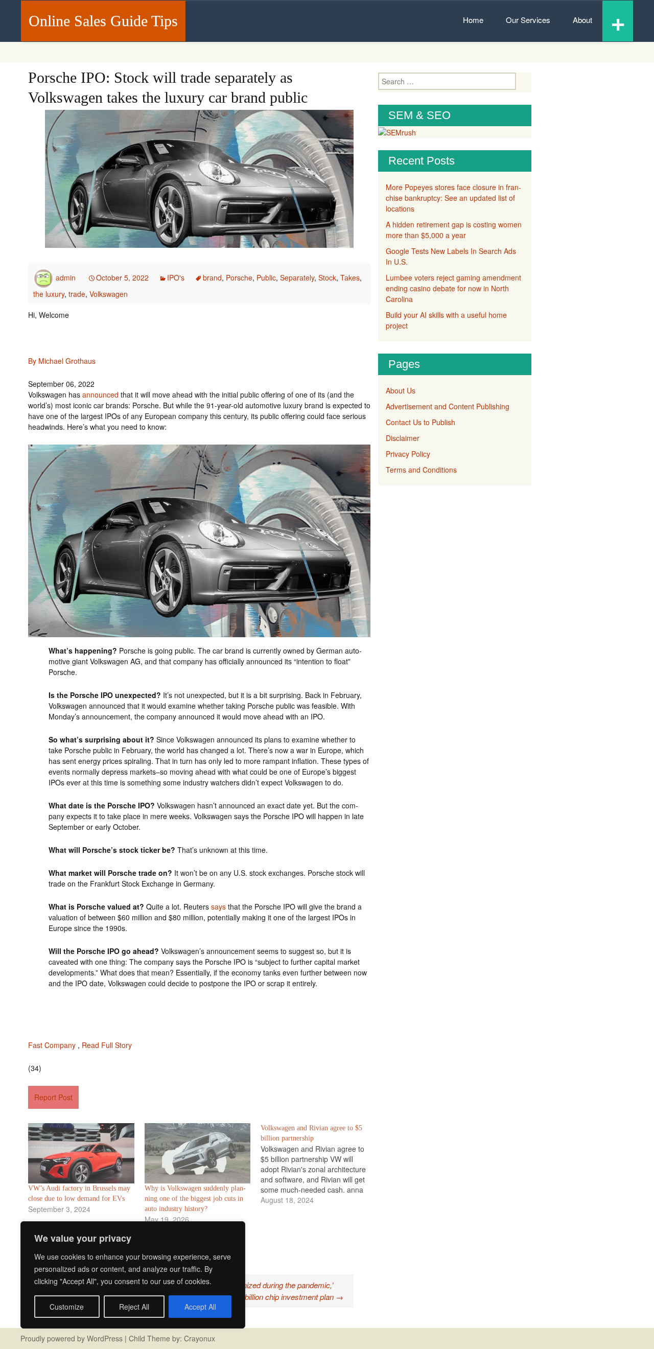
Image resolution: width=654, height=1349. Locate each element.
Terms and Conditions (421, 469)
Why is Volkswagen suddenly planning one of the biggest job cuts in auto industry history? (195, 1198)
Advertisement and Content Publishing (447, 406)
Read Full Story (107, 1045)
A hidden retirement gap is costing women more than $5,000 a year (454, 229)
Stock (327, 277)
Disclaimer (402, 438)
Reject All (134, 1306)
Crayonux (198, 1338)
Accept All (200, 1306)
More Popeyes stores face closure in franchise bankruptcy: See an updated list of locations (453, 198)
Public (266, 277)
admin (66, 277)
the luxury (48, 294)
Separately (297, 277)
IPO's (175, 277)
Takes (350, 277)
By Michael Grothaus (62, 361)
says (218, 906)
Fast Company (52, 1045)
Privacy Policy (408, 454)
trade (76, 294)
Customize (67, 1306)
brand (212, 277)
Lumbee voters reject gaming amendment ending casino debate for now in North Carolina (453, 288)
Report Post (53, 1097)
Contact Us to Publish (420, 422)
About (582, 19)
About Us (400, 390)
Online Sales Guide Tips (103, 20)
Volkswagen (108, 294)
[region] (132, 1275)
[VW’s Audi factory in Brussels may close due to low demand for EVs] (81, 1153)
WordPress (105, 1338)
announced (100, 394)
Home (473, 19)
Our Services (528, 19)
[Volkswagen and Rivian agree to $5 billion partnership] (319, 1164)
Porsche (239, 277)
